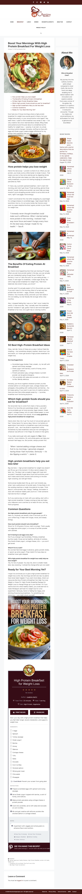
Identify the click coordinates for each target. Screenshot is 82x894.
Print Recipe (20, 712)
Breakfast (20, 22)
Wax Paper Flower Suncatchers (17, 865)
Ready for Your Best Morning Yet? (23, 110)
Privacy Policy (41, 27)
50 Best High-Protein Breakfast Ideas (25, 101)
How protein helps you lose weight (24, 97)
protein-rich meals (44, 860)
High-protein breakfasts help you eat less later (28, 105)
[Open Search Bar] (41, 33)
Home (12, 22)
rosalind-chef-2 (32, 697)
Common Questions (19, 107)
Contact (69, 22)
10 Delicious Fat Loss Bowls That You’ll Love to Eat (22, 863)
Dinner (36, 22)
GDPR (69, 891)
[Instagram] (37, 2)
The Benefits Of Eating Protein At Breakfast (27, 99)
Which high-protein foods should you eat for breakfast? (31, 103)
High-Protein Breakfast (33, 860)
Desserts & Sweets (48, 22)
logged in (20, 880)
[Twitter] (44, 2)
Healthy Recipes (23, 860)
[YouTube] (47, 2)
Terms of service (62, 891)
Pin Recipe (40, 712)
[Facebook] (33, 2)
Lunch (29, 22)
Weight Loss (11, 861)
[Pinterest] (40, 2)
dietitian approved (14, 860)
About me (60, 22)
